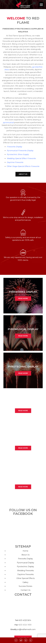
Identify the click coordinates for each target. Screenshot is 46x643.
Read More (23, 298)
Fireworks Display (14, 147)
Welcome (16, 18)
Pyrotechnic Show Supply (18, 154)
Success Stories (25, 586)
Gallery (25, 582)
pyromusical (8, 122)
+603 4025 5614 (24, 620)
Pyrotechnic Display (25, 566)
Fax (16, 625)
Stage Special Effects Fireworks (25, 166)
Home (25, 551)
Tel (16, 620)
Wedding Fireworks (25, 570)
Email (13, 629)
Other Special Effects (25, 578)
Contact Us (25, 590)
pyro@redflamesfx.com (25, 629)
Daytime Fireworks (15, 162)
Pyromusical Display (25, 563)
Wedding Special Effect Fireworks (21, 158)
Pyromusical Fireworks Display (20, 150)
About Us (23, 174)
